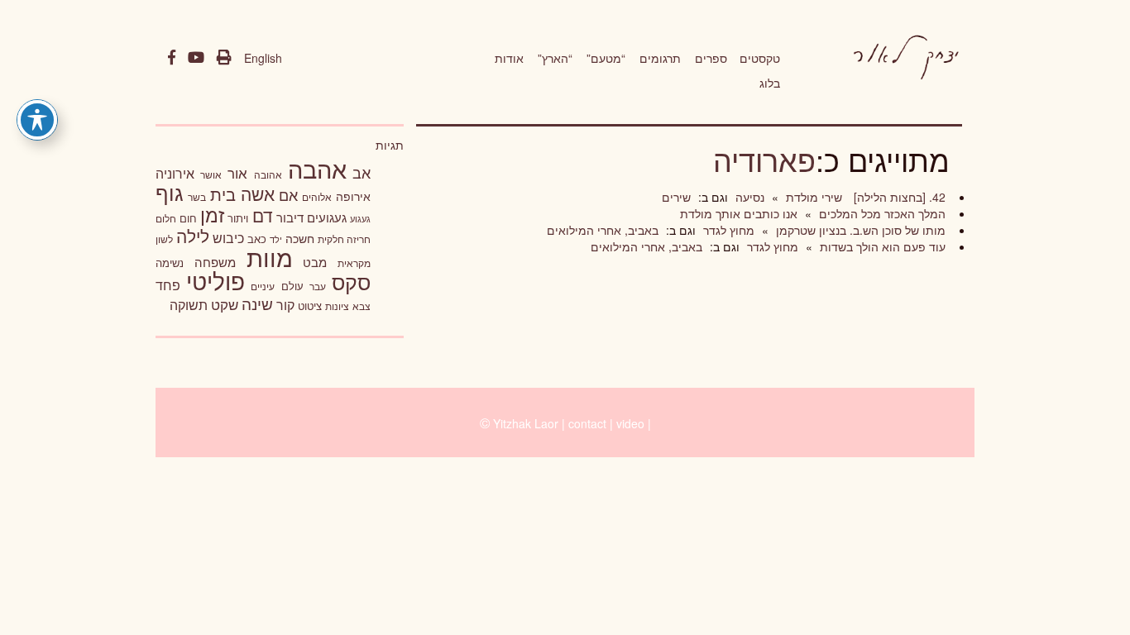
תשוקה (189, 304)
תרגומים (660, 58)
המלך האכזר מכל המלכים (881, 213)
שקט (224, 304)
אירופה (353, 196)
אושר (211, 174)
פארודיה (764, 159)
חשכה (299, 238)
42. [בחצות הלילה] (898, 197)
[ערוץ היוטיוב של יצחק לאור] (196, 58)
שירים (676, 197)
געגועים (327, 217)
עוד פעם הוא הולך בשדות (881, 246)
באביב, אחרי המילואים (602, 230)
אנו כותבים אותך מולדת (738, 213)
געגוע (360, 218)
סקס (351, 281)
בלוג (769, 82)
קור (285, 304)
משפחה (215, 261)
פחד (168, 284)
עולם (292, 286)
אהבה (317, 167)
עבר (317, 286)
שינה (257, 303)
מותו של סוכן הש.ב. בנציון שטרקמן (859, 230)
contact (587, 423)
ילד (276, 239)
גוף (170, 192)
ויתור (237, 218)
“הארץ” (555, 58)
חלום (166, 218)
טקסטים (760, 58)
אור (237, 172)
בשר (197, 196)
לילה (192, 235)
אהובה (268, 174)
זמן (212, 214)
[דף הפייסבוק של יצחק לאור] (171, 58)
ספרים (711, 58)
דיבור (290, 217)
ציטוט (310, 305)
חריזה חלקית (344, 239)
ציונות (337, 306)
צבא (361, 305)
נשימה (170, 262)
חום (188, 218)
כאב (256, 238)
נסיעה (748, 197)
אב (361, 172)
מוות (270, 257)
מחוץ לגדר (727, 230)
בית (223, 194)
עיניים (263, 286)
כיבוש (228, 237)
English (263, 58)
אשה (258, 193)
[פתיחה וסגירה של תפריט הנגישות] (37, 120)
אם (288, 194)
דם (262, 215)
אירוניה (175, 173)
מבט (315, 261)
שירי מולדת (812, 197)
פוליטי (215, 280)
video (630, 423)
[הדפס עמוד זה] (224, 58)
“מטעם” (606, 58)
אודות (509, 58)
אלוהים (317, 196)
